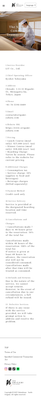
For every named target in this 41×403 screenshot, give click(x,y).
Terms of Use (10, 352)
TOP (6, 347)
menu (3, 5)
